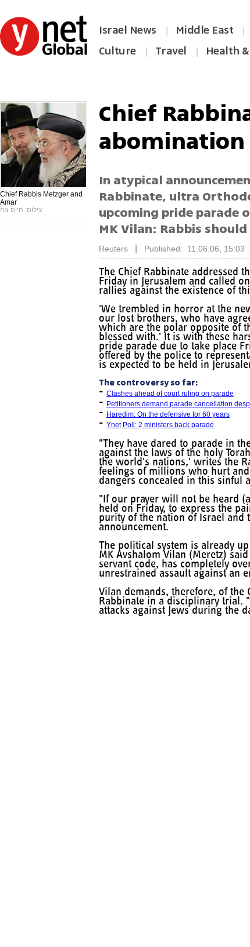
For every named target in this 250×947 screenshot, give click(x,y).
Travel (171, 51)
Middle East (205, 30)
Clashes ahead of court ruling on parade (170, 393)
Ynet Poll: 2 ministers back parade (160, 425)
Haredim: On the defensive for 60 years (168, 414)
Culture (117, 51)
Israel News (127, 30)
